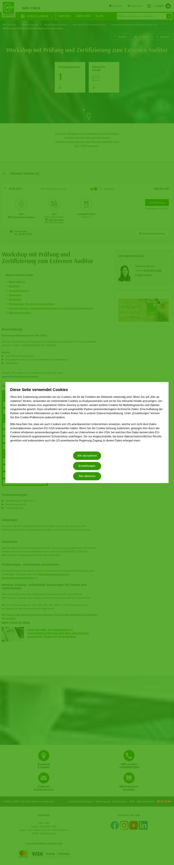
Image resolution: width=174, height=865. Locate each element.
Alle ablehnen (87, 476)
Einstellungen (87, 465)
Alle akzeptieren (87, 455)
